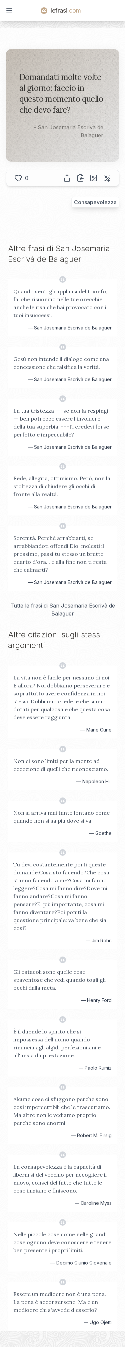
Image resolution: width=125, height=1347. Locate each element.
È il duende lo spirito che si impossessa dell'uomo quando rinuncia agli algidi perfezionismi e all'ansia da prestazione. (57, 1043)
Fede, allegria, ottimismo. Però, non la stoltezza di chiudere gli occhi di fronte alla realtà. (61, 486)
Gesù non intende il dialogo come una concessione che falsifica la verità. (61, 363)
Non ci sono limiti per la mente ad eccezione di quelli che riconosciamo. (60, 765)
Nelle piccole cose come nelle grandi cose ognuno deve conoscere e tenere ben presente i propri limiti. (62, 1242)
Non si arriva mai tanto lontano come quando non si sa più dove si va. (61, 816)
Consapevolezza (95, 202)
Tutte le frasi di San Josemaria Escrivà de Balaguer (62, 609)
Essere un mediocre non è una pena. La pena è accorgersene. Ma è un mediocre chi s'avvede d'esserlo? (59, 1302)
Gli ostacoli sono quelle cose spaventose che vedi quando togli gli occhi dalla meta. (59, 979)
